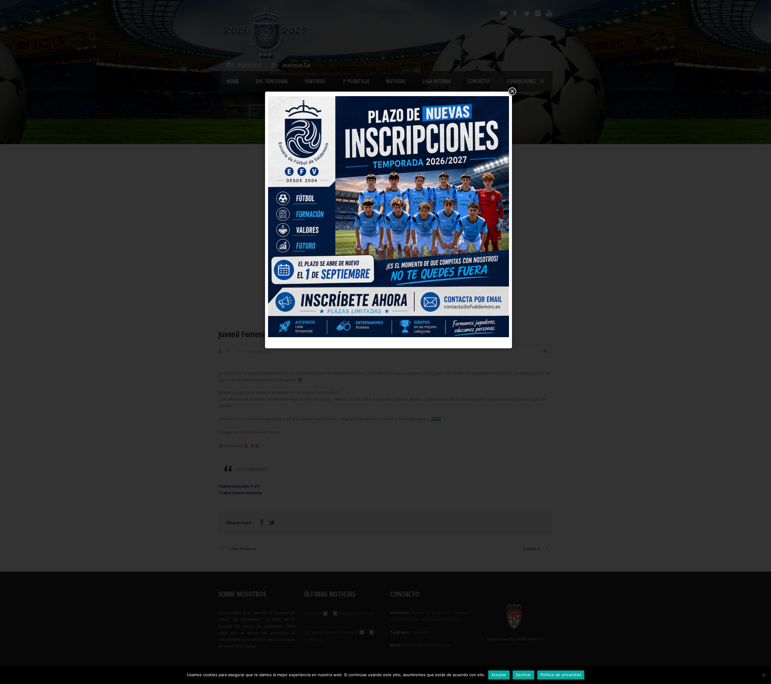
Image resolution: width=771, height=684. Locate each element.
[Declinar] (763, 675)
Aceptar (499, 674)
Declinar (523, 674)
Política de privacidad (561, 674)
